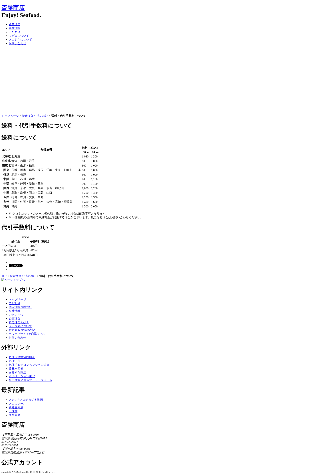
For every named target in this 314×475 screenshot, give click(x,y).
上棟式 (13, 411)
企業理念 (14, 24)
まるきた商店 (17, 372)
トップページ (10, 115)
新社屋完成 (16, 407)
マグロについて (19, 35)
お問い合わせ (17, 43)
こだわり (14, 31)
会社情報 (14, 28)
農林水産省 (16, 368)
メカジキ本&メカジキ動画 (26, 399)
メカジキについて (20, 39)
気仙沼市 (14, 361)
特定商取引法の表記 (35, 115)
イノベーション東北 (22, 376)
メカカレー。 (17, 403)
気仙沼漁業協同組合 (22, 357)
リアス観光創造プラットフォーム (30, 380)
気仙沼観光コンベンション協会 (29, 364)
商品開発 (14, 415)
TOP (4, 276)
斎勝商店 (13, 7)
